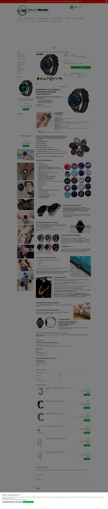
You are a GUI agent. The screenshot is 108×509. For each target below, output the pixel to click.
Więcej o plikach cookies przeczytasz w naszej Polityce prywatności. (14, 499)
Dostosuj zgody (19, 501)
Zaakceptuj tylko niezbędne (8, 501)
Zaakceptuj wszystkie (28, 501)
